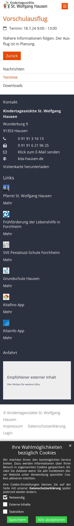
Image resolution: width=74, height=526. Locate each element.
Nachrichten (13, 68)
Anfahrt (10, 352)
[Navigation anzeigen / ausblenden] (65, 6)
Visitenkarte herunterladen (26, 166)
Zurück (12, 55)
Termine (10, 77)
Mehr (7, 203)
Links (8, 177)
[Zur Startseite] (37, 5)
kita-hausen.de (30, 158)
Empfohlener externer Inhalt (31, 377)
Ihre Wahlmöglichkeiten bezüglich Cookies (37, 449)
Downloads (13, 85)
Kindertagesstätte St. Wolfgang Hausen (32, 113)
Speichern (17, 519)
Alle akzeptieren (51, 519)
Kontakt (10, 102)
